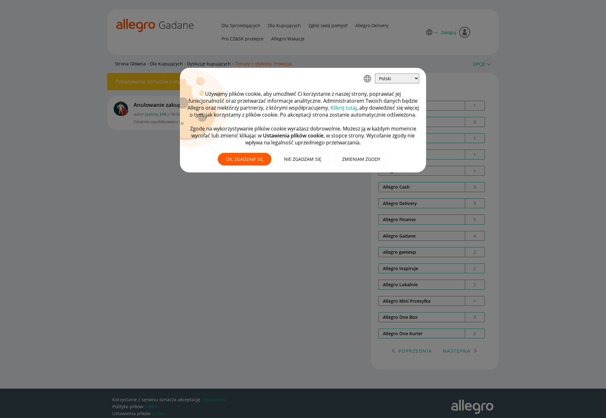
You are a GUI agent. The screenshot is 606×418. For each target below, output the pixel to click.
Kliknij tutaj (343, 107)
